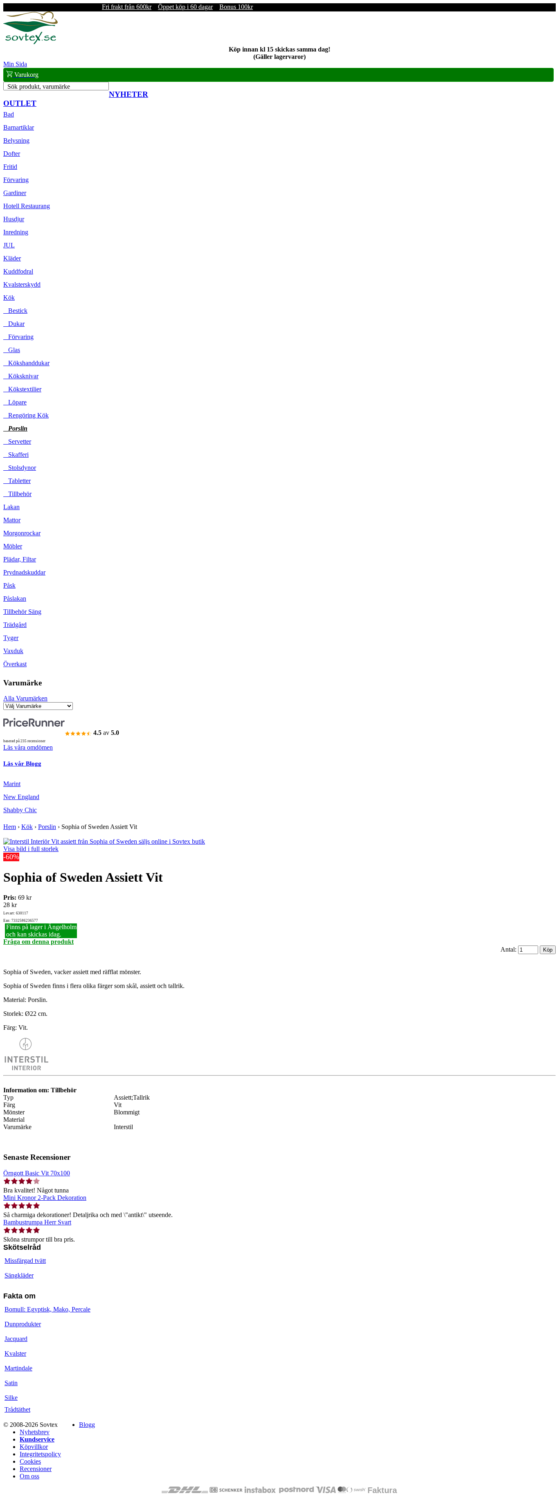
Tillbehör (17, 493)
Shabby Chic (20, 809)
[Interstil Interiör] (25, 1068)
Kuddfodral (18, 271)
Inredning (15, 232)
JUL (9, 245)
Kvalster (15, 1353)
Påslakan (14, 598)
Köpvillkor (34, 1446)
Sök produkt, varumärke (38, 86)
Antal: (509, 949)
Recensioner (36, 1468)
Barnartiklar (18, 127)
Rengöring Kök (26, 415)
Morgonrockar (22, 533)
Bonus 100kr (236, 6)
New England (21, 796)
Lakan (11, 506)
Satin (11, 1382)
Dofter (11, 153)
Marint (11, 783)
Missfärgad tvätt (25, 1260)
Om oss (29, 1476)
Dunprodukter (23, 1324)
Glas (11, 349)
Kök (9, 297)
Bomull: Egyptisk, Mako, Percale (47, 1309)
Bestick (15, 310)
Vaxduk (13, 650)
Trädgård (15, 624)
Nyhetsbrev (35, 1431)
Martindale (18, 1368)
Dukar (14, 323)
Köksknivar (20, 376)
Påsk (9, 585)
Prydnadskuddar (24, 572)
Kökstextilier (22, 389)
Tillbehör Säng (22, 611)
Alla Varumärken (25, 698)
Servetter (17, 441)
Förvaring (16, 179)
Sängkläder (19, 1275)
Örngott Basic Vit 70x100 (36, 1173)
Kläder (12, 258)
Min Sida (15, 64)
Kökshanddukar (26, 362)
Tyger (10, 637)
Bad (8, 114)
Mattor (11, 520)
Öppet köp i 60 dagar (185, 6)
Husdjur (13, 219)
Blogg (87, 1424)
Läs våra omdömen (28, 747)
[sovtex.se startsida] (30, 41)
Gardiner (14, 192)
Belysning (16, 140)
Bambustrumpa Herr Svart (37, 1222)
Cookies (30, 1461)
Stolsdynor (19, 467)
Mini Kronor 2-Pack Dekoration (44, 1197)
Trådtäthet (17, 1409)
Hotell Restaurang (26, 205)
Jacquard (16, 1338)
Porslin (15, 428)
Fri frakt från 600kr (126, 6)
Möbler (12, 546)
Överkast (15, 663)
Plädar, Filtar (19, 559)
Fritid (10, 166)
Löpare (15, 402)
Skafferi (16, 454)
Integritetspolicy (40, 1454)
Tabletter (17, 480)
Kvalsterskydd (22, 284)
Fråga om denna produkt (38, 941)
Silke (11, 1397)
